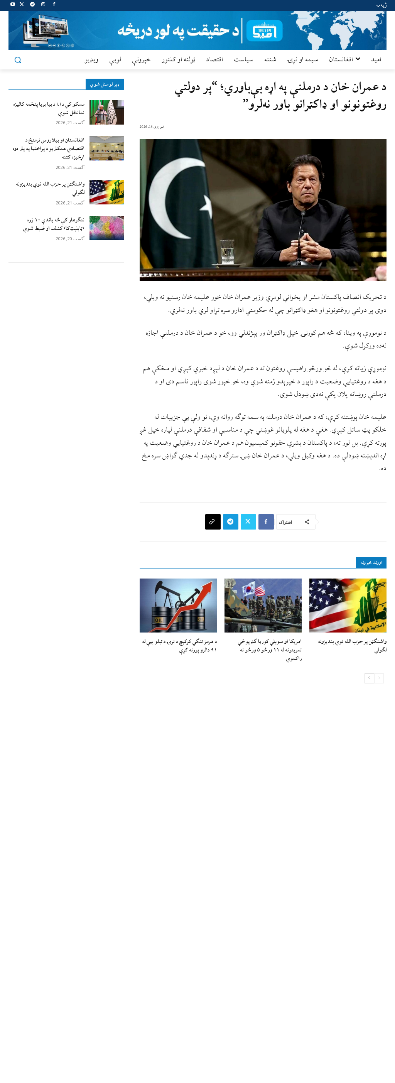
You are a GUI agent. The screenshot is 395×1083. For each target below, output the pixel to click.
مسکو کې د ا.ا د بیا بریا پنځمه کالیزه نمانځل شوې (48, 108)
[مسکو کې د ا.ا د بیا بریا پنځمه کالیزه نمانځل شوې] (106, 112)
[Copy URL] (213, 522)
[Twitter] (21, 5)
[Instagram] (43, 5)
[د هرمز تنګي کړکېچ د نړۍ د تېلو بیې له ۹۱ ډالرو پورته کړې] (178, 606)
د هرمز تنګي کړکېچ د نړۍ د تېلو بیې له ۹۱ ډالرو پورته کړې (179, 645)
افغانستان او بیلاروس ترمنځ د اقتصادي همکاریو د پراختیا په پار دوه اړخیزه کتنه (48, 149)
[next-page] (369, 678)
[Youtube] (12, 5)
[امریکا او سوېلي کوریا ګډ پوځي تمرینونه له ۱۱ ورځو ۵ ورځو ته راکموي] (263, 606)
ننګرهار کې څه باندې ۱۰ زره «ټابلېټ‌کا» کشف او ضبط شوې (53, 224)
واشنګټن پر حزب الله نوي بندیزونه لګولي (50, 188)
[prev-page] (379, 678)
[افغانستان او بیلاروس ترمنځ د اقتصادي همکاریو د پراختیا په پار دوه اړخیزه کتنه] (106, 148)
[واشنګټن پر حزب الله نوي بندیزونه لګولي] (106, 192)
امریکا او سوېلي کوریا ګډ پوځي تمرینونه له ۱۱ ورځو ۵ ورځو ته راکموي (270, 650)
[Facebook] (53, 5)
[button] (17, 60)
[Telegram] (32, 5)
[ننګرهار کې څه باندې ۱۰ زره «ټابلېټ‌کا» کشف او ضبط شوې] (106, 228)
